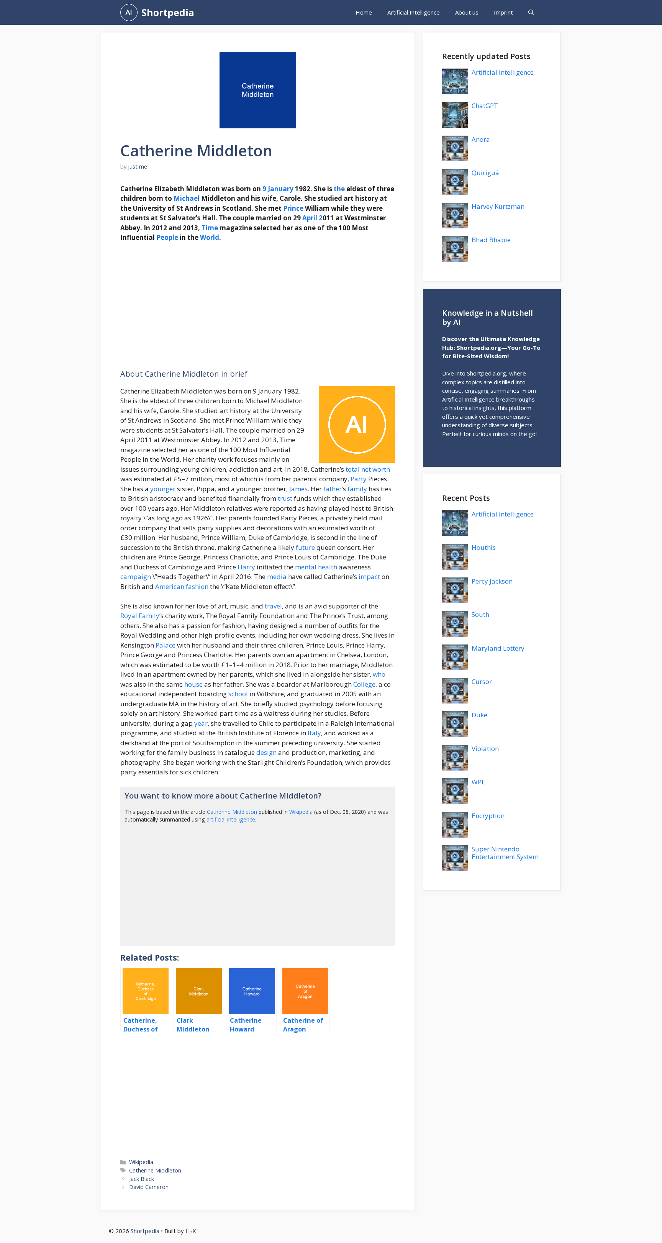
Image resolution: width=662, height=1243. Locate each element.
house (193, 684)
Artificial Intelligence (413, 12)
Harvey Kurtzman (498, 206)
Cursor (482, 681)
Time (210, 227)
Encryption (488, 815)
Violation (485, 748)
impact (369, 576)
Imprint (503, 12)
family (357, 488)
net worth (375, 469)
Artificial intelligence (503, 72)
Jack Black (141, 1178)
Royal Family (139, 615)
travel (273, 606)
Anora (481, 139)
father (332, 488)
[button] (531, 12)
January (280, 188)
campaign (135, 576)
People (167, 237)
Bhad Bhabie (491, 239)
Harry (246, 566)
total (353, 469)
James (298, 488)
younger (162, 488)
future (305, 547)
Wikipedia (301, 811)
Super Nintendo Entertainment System (505, 853)
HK (190, 1231)
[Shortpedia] (129, 12)
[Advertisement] (257, 305)
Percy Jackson (492, 581)
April (309, 217)
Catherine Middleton (232, 811)
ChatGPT (485, 105)
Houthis (484, 547)
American (169, 586)
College (364, 684)
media (277, 576)
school (238, 693)
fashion (197, 586)
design (266, 752)
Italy (314, 732)
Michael (187, 198)
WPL (478, 781)
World (209, 237)
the (339, 188)
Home (364, 12)
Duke (479, 714)
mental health (316, 566)
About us (466, 12)
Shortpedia (167, 12)
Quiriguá (485, 172)
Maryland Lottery (498, 648)
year (201, 723)
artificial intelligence (230, 819)
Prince (293, 208)
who (379, 674)
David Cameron (149, 1187)
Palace (165, 645)
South (480, 614)
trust (285, 498)
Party (359, 478)
